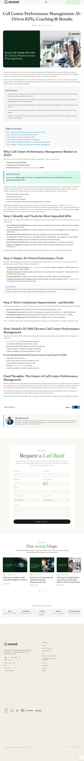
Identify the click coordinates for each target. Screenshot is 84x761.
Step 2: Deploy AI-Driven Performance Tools (21, 137)
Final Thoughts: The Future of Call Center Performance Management (28, 144)
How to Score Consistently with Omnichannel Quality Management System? (14, 579)
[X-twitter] (9, 657)
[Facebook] (5, 657)
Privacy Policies (71, 746)
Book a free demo (10, 396)
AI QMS (46, 82)
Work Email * (17, 479)
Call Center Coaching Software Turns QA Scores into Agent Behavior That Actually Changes (42, 579)
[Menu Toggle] (46, 2)
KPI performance (73, 279)
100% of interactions (35, 267)
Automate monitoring (13, 341)
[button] (73, 407)
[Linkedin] (16, 657)
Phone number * (47, 479)
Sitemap (78, 746)
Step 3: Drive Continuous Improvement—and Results (23, 139)
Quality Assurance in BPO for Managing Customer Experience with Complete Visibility (69, 579)
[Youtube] (12, 657)
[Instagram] (19, 657)
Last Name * (46, 471)
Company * (16, 487)
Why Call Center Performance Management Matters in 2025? (26, 132)
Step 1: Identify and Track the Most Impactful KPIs (22, 135)
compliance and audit (19, 365)
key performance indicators (30, 167)
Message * (16, 505)
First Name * (17, 471)
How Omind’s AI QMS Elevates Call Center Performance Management (28, 142)
